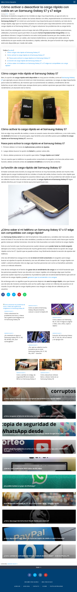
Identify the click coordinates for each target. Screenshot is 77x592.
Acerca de (17, 586)
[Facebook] (29, 575)
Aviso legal (26, 586)
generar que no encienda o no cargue (42, 277)
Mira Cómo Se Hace (47, 582)
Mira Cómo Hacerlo (8, 2)
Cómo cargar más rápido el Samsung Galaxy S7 (23, 52)
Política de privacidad (56, 586)
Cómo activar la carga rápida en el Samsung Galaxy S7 (26, 55)
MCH (7, 14)
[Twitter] (35, 575)
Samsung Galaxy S (12, 564)
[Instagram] (40, 575)
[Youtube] (46, 575)
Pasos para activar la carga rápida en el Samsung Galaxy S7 (29, 58)
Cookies (44, 586)
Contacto (36, 586)
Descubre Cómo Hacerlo (32, 582)
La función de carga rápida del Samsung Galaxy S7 (24, 61)
